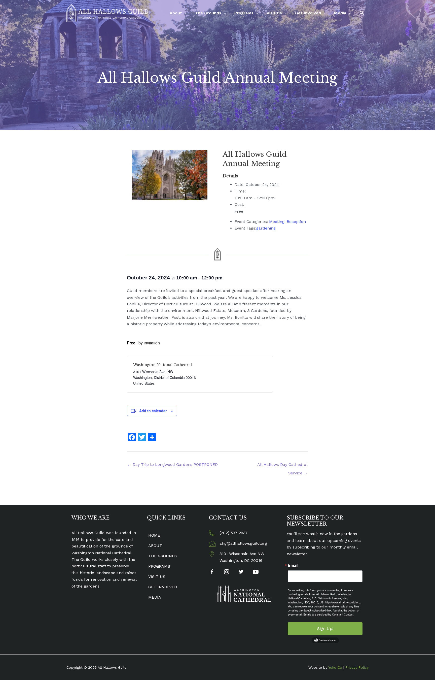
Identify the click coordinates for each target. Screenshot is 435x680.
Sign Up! (325, 628)
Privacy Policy (357, 667)
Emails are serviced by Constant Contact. (328, 614)
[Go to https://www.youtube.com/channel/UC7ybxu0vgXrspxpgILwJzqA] (256, 572)
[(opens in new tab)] (244, 593)
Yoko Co (335, 667)
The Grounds (208, 13)
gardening (266, 228)
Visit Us (274, 13)
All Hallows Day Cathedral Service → (282, 466)
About (176, 13)
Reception (296, 221)
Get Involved (308, 13)
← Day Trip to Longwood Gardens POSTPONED (172, 464)
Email (293, 565)
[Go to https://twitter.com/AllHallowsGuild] (241, 572)
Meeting (276, 221)
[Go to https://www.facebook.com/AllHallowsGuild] (212, 573)
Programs (243, 13)
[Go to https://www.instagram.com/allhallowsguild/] (226, 572)
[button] (362, 13)
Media (340, 13)
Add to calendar (153, 410)
